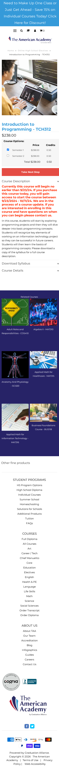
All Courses (29, 543)
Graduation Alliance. (37, 752)
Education (29, 567)
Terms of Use (30, 760)
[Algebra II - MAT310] (43, 312)
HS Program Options (29, 485)
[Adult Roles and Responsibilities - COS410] (15, 312)
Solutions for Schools (29, 509)
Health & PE (29, 581)
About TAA (29, 630)
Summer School (29, 499)
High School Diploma (29, 489)
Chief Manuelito (29, 558)
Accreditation (29, 640)
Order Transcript (29, 610)
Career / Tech (29, 553)
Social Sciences (29, 605)
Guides (29, 654)
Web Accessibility (35, 763)
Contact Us (29, 664)
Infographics (29, 650)
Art (29, 548)
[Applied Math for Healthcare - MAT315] (43, 359)
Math (29, 596)
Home (11, 50)
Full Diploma (29, 539)
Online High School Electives (33, 50)
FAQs (29, 523)
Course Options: (14, 141)
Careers (29, 659)
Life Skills (29, 591)
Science (29, 600)
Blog (29, 645)
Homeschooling (29, 504)
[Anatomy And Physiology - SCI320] (15, 364)
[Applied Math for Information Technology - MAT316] (15, 417)
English (29, 577)
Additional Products (29, 513)
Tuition (29, 518)
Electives (29, 572)
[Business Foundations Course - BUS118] (43, 413)
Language (29, 586)
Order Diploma (29, 615)
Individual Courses (29, 494)
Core (29, 562)
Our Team (29, 635)
